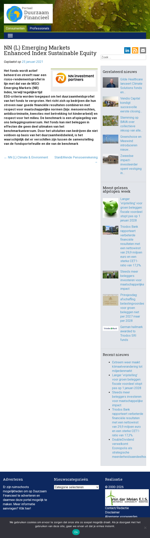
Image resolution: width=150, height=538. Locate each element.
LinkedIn (127, 50)
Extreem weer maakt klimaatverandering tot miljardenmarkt (127, 366)
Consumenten (15, 28)
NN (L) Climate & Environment (26, 157)
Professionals (39, 28)
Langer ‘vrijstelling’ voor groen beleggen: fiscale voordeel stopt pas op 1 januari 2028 (131, 209)
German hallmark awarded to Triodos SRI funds (131, 333)
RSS (135, 50)
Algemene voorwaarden (121, 516)
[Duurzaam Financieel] (28, 14)
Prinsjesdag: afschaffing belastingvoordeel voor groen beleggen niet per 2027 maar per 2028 (132, 308)
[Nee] (145, 528)
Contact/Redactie (117, 508)
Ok (76, 532)
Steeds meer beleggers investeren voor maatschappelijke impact (132, 280)
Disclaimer (112, 512)
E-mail (143, 50)
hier (27, 508)
